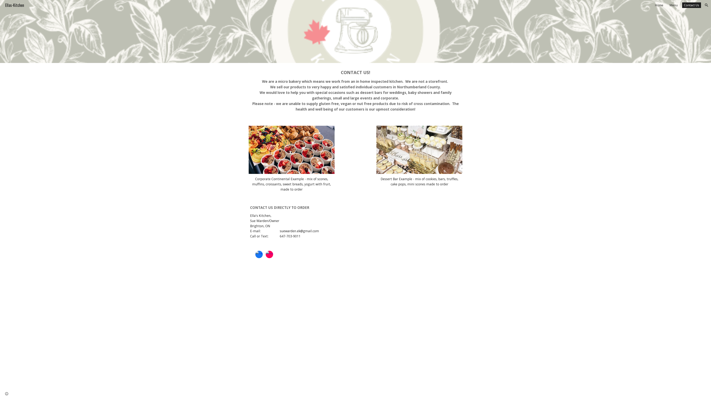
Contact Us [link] (691, 5)
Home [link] (659, 5)
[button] (706, 5)
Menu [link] (674, 5)
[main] (355, 92)
